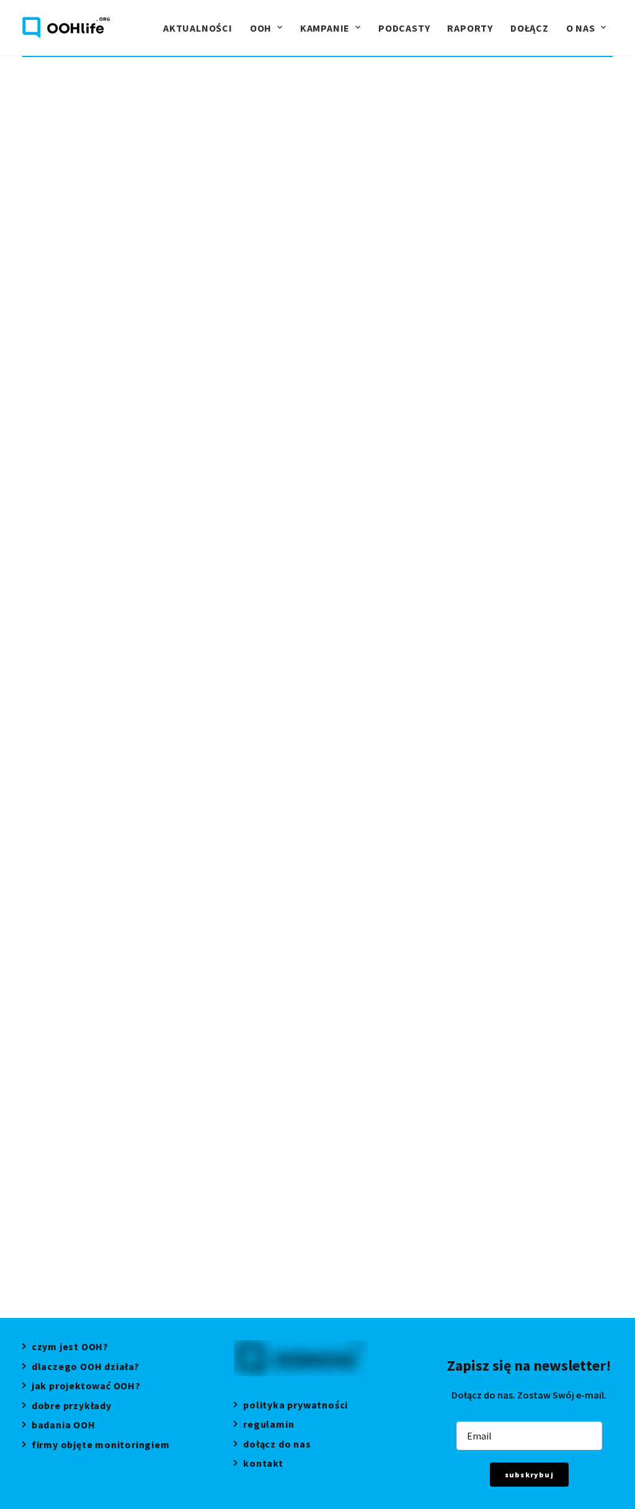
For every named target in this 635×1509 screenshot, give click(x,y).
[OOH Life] (66, 27)
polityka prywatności (295, 1406)
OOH (261, 28)
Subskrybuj (529, 1474)
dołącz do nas (277, 1445)
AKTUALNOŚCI (198, 28)
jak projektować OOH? (86, 1387)
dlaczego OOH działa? (86, 1368)
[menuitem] (197, 27)
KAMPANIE (325, 28)
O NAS (580, 28)
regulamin (268, 1425)
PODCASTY (404, 28)
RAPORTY (470, 28)
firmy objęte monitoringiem (101, 1446)
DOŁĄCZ (529, 28)
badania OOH (63, 1426)
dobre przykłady (72, 1407)
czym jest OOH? (70, 1348)
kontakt (263, 1464)
